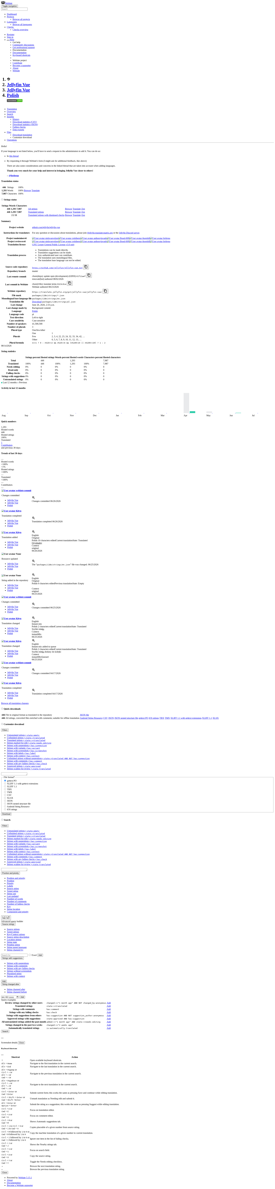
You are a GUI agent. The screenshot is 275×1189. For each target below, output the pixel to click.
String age (11, 893)
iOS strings (154, 718)
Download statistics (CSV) (25, 122)
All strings (32, 209)
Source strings (13, 929)
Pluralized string (14, 973)
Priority (10, 883)
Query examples (8, 1000)
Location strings (14, 939)
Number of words (15, 899)
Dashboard (12, 14)
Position (10, 881)
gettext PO (143, 718)
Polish (13, 95)
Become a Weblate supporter (20, 1185)
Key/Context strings (16, 934)
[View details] (33, 498)
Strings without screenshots (19, 971)
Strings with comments (17, 966)
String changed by (15, 950)
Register (10, 34)
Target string (12, 891)
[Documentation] (2, 199)
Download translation (22, 135)
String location (13, 909)
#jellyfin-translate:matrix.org (100, 233)
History (16, 119)
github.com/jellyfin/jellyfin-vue (46, 227)
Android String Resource (91, 718)
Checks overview (20, 29)
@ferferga (14, 175)
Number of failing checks (18, 904)
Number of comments (16, 901)
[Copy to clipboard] (86, 267)
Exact (34, 955)
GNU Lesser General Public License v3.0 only (53, 244)
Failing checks (19, 127)
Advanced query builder (12, 921)
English (35, 535)
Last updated (12, 896)
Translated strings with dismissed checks (46, 215)
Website (16, 70)
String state (12, 942)
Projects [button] (10, 16)
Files (9, 132)
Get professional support (24, 47)
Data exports (18, 129)
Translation (12, 109)
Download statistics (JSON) (25, 124)
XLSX (216, 718)
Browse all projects (21, 19)
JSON (111, 718)
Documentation (19, 52)
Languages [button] (12, 22)
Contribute (17, 63)
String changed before (17, 992)
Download (37, 301)
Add (40, 955)
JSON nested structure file (126, 718)
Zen (83, 209)
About (15, 68)
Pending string (13, 945)
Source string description (18, 937)
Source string (13, 888)
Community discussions (23, 45)
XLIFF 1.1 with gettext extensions (186, 718)
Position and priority (16, 878)
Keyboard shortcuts (21, 55)
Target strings (13, 932)
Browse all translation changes (15, 703)
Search (10, 114)
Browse (27, 190)
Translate (36, 190)
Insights (10, 116)
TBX (161, 718)
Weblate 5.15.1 (25, 1177)
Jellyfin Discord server (129, 233)
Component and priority (18, 912)
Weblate (8, 3)
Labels (10, 886)
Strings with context (16, 976)
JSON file (84, 715)
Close (21, 1043)
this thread (14, 156)
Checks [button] (10, 27)
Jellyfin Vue (18, 84)
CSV (105, 718)
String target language (17, 947)
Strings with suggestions (18, 963)
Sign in (10, 37)
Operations (12, 140)
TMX (167, 718)
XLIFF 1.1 (207, 718)
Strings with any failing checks (21, 968)
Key (9, 906)
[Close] (2, 1054)
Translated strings (36, 212)
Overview (11, 111)
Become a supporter (22, 65)
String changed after (16, 989)
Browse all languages (22, 24)
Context (35, 545)
